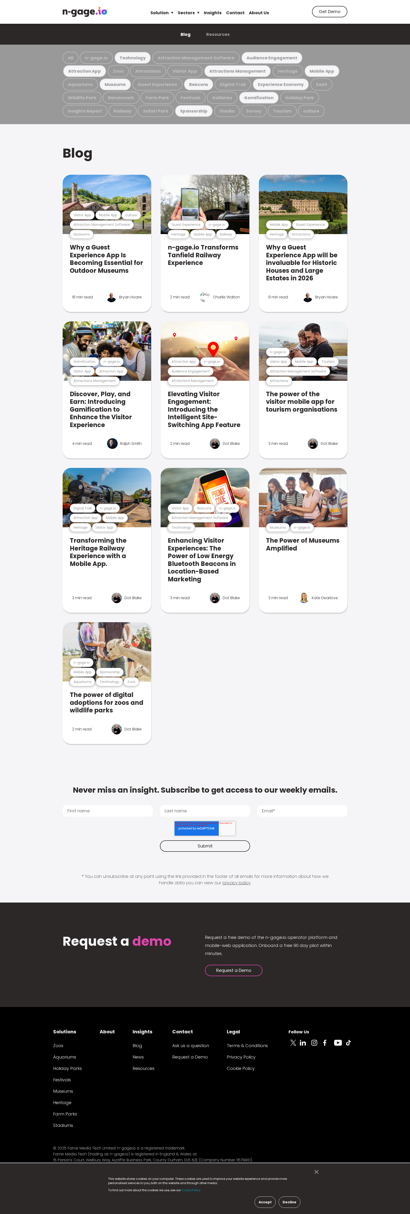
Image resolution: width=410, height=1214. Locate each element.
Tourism (282, 111)
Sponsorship (194, 111)
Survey (253, 111)
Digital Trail (233, 84)
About (107, 1031)
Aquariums (80, 84)
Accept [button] (265, 1202)
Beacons (198, 84)
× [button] (315, 1172)
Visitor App (184, 71)
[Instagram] (317, 1045)
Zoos (118, 71)
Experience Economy (281, 84)
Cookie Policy (241, 1068)
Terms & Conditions (247, 1046)
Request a (117, 941)
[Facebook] (328, 1045)
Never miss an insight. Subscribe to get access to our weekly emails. (205, 790)
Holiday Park (299, 98)
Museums (115, 84)
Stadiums (63, 1125)
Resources (218, 34)
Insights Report (85, 111)
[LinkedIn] (305, 1045)
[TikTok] (351, 1045)
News (138, 1057)
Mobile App (322, 71)
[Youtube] (339, 1045)
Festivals (190, 98)
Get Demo (329, 11)
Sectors (186, 13)
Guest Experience (157, 84)
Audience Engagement (272, 58)
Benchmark (121, 98)
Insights (213, 13)
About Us (259, 13)
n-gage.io (96, 58)
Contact (235, 13)
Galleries (222, 98)
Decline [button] (289, 1202)
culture (311, 111)
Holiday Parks (67, 1068)
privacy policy (237, 883)
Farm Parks (65, 1114)
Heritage (288, 71)
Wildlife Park (82, 98)
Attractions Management (237, 71)
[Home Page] (85, 12)
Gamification (258, 98)
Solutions (64, 1031)
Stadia (226, 111)
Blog (186, 34)
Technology (133, 58)
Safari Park (155, 111)
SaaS (321, 84)
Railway (122, 111)
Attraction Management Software (196, 58)
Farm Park (157, 98)
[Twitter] (294, 1045)
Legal (233, 1031)
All (70, 58)
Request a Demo (233, 970)
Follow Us (299, 1032)
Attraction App (84, 71)
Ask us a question (190, 1046)
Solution (159, 13)
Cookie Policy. (191, 1190)
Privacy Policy (241, 1057)
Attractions (148, 71)
